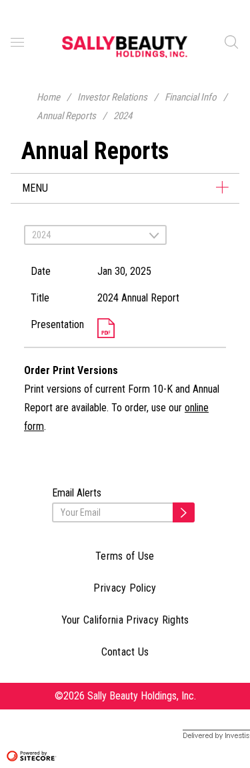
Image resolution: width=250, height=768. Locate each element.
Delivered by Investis (206, 735)
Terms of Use (125, 556)
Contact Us (125, 652)
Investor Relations (112, 97)
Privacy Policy (124, 588)
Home (48, 97)
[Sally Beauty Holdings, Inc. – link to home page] (125, 46)
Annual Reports (66, 116)
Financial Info (191, 97)
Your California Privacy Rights (125, 620)
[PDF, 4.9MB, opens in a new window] (158, 329)
